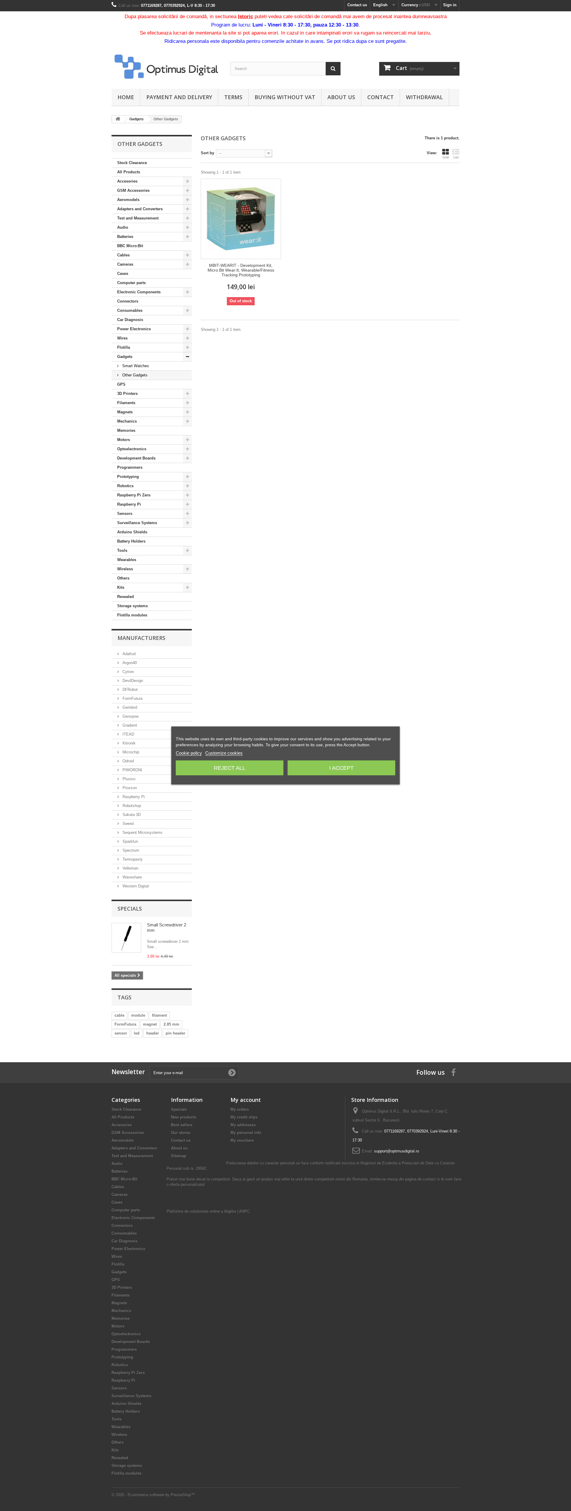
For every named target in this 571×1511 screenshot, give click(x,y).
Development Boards (136, 458)
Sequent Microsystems (141, 832)
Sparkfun (129, 841)
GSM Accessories (133, 190)
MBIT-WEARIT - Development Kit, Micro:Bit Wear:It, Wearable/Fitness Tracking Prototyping (241, 270)
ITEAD (127, 734)
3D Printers (127, 393)
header (152, 1033)
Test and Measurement (138, 218)
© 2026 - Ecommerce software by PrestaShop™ (153, 1495)
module (138, 1015)
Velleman (129, 868)
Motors (123, 439)
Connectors (127, 301)
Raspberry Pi (129, 504)
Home (125, 97)
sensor (120, 1033)
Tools (122, 550)
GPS (121, 384)
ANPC (244, 1211)
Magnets (125, 412)
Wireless (125, 569)
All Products (128, 172)
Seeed (127, 823)
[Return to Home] (117, 119)
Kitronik (128, 743)
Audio (122, 227)
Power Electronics (134, 329)
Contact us (357, 5)
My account (245, 1099)
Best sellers (181, 1125)
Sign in (450, 5)
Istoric (245, 16)
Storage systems (132, 606)
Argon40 (129, 663)
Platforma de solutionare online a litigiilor (201, 1211)
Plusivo (128, 779)
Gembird (129, 707)
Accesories (127, 181)
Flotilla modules (132, 615)
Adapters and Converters (140, 209)
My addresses (243, 1125)
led (136, 1033)
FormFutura (131, 698)
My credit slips (244, 1117)
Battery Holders (131, 541)
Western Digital (135, 886)
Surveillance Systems (137, 523)
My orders (239, 1109)
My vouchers (242, 1140)
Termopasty (132, 859)
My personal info (245, 1132)
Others (123, 578)
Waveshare (131, 877)
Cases (122, 273)
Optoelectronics (131, 449)
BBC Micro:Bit (130, 246)
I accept (341, 768)
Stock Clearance (132, 163)
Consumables (129, 310)
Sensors (124, 513)
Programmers (129, 467)
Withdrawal (424, 97)
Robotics (125, 486)
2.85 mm (171, 1024)
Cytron (127, 671)
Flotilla (123, 347)
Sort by (207, 153)
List (456, 157)
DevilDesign (132, 680)
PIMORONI (131, 770)
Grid (446, 157)
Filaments (126, 403)
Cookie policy (189, 753)
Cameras (125, 264)
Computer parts (131, 283)
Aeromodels (128, 199)
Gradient (129, 725)
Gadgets (124, 356)
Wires (122, 338)
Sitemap (178, 1156)
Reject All (229, 768)
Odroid (127, 761)
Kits (120, 587)
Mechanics (127, 421)
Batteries (125, 236)
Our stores (180, 1132)
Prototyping (128, 476)
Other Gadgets (134, 375)
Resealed (125, 596)
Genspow (130, 716)
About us (341, 97)
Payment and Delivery (179, 97)
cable (119, 1015)
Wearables (126, 559)
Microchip (130, 752)
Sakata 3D (131, 814)
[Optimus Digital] (167, 66)
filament (159, 1015)
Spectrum (130, 850)
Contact (380, 97)
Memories (126, 430)
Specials (129, 908)
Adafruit (128, 654)
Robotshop (131, 805)
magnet (150, 1024)
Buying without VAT (285, 97)
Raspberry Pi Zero (133, 495)
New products (183, 1117)
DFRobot (129, 689)
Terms (233, 97)
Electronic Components (139, 292)
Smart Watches (135, 366)
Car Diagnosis (130, 319)
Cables (123, 255)
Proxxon (129, 788)
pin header (175, 1033)
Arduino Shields (132, 532)
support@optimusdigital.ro (396, 1151)
